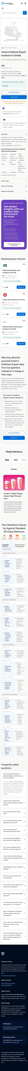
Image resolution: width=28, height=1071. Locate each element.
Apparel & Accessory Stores (19, 59)
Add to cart (14, 97)
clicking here (15, 1042)
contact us (22, 998)
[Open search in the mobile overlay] (14, 13)
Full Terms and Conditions (8, 975)
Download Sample (14, 92)
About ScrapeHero (6, 985)
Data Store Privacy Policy (8, 983)
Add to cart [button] (21, 287)
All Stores (9, 59)
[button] (2, 8)
